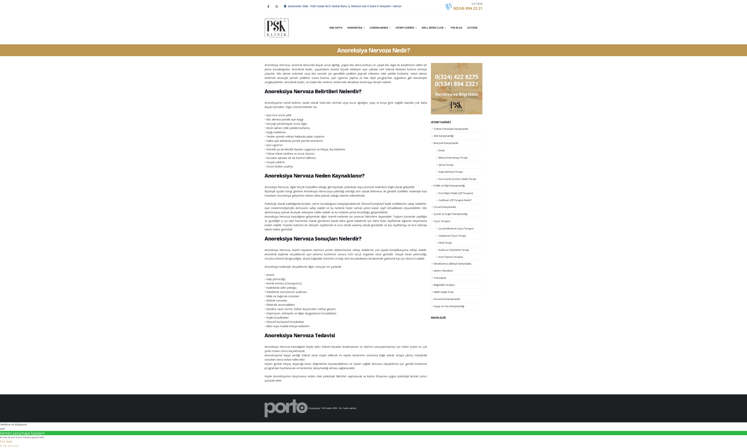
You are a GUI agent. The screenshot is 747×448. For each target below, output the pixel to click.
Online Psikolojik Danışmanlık (451, 129)
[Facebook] (268, 6)
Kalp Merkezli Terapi (451, 171)
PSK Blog (456, 27)
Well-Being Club (432, 27)
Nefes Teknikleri (443, 270)
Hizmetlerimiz (405, 27)
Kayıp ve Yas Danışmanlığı (449, 306)
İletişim (472, 27)
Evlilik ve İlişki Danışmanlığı (449, 185)
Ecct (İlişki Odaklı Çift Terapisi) (456, 193)
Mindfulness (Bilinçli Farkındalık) (452, 263)
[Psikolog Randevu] (456, 88)
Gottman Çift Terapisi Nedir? (455, 200)
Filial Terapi (445, 242)
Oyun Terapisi (442, 221)
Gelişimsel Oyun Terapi (452, 235)
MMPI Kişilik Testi (443, 292)
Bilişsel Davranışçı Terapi (453, 157)
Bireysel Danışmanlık (446, 143)
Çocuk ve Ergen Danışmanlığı (450, 214)
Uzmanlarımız (379, 27)
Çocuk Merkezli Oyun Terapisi (456, 228)
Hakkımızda (354, 27)
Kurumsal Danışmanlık (447, 299)
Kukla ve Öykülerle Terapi (454, 250)
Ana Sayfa (335, 27)
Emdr (442, 150)
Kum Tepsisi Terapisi (451, 257)
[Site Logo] (277, 28)
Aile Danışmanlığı (444, 136)
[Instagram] (276, 6)
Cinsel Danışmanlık (445, 207)
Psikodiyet (440, 278)
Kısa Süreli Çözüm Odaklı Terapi (457, 179)
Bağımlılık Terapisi (444, 285)
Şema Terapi (446, 164)
